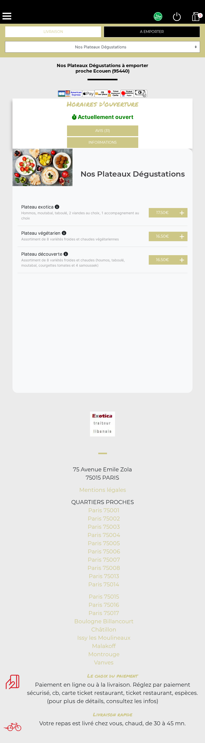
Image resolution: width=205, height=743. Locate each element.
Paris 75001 (103, 510)
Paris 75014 (103, 584)
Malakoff (104, 646)
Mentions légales (102, 490)
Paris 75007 (104, 559)
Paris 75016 (103, 605)
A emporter (152, 31)
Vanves (104, 662)
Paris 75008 (104, 568)
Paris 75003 (104, 527)
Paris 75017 (103, 613)
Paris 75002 (104, 518)
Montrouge (104, 654)
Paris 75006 (104, 551)
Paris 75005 (104, 543)
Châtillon (103, 629)
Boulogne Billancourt (104, 621)
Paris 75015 (104, 596)
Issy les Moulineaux (103, 638)
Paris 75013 (104, 576)
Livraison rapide (112, 714)
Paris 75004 (104, 535)
